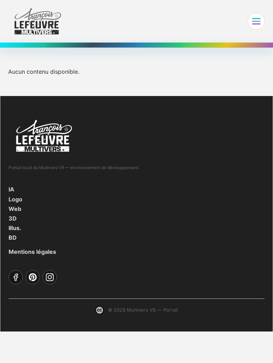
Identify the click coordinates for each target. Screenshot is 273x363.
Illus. (15, 227)
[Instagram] (50, 277)
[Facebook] (16, 277)
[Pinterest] (33, 277)
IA (11, 189)
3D (13, 218)
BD (13, 237)
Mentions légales (32, 251)
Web (15, 208)
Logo (15, 199)
